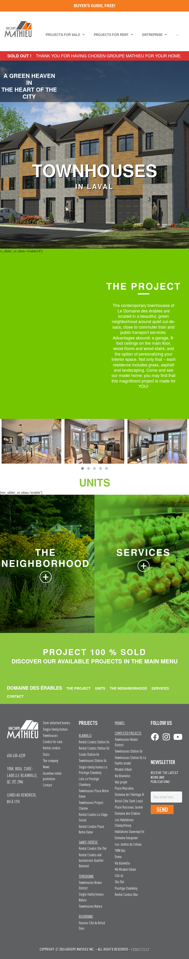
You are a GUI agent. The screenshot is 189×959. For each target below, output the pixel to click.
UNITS (100, 688)
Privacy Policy (140, 949)
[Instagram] (166, 737)
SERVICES (160, 688)
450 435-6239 (16, 755)
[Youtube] (178, 737)
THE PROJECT (78, 688)
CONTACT (15, 696)
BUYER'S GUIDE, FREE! (94, 5)
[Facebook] (155, 737)
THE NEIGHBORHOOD (128, 688)
